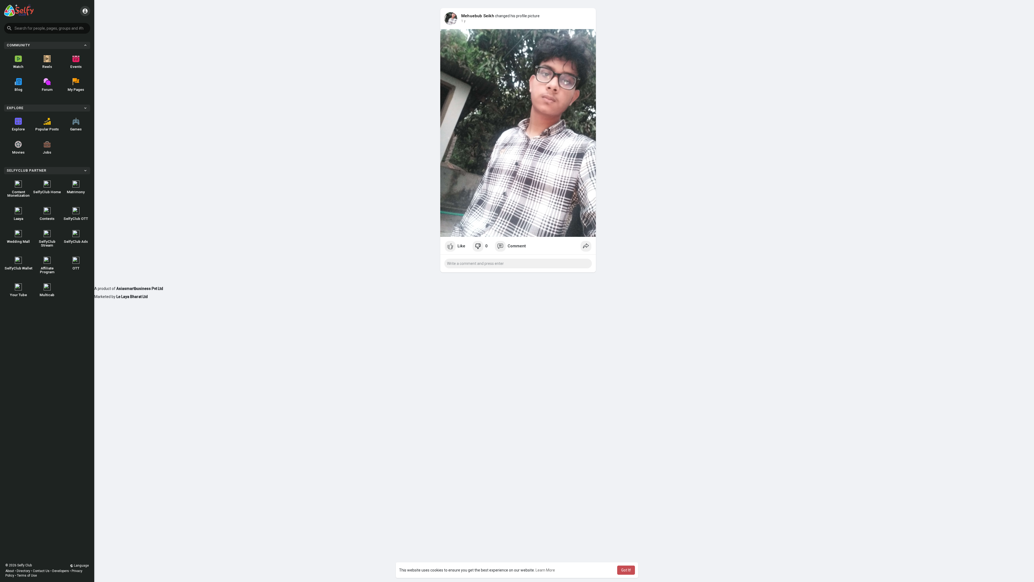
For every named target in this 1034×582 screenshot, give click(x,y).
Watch (18, 66)
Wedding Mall (18, 241)
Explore (18, 129)
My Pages (76, 89)
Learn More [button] (545, 570)
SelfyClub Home (47, 192)
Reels (47, 66)
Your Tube (18, 295)
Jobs (47, 152)
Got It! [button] (626, 570)
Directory (23, 571)
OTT (75, 268)
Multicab (47, 295)
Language (81, 565)
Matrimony (76, 192)
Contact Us (41, 571)
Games (76, 129)
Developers (60, 571)
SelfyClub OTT (76, 218)
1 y (463, 21)
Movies (18, 152)
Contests (47, 218)
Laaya (18, 218)
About (9, 571)
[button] (47, 28)
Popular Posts (47, 129)
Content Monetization (18, 194)
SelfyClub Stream (47, 243)
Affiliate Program (47, 270)
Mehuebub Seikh (477, 15)
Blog (18, 89)
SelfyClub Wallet (18, 268)
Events (76, 66)
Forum (47, 89)
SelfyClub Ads (76, 241)
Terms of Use (27, 575)
